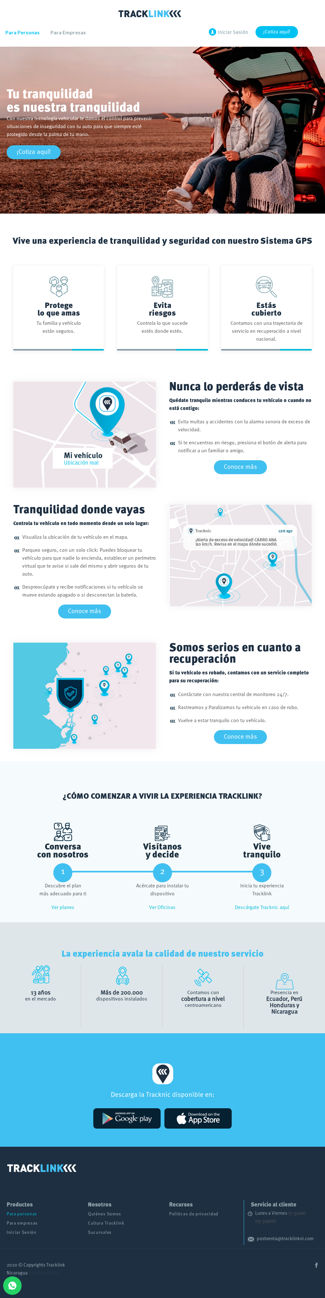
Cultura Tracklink (106, 1223)
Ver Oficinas (162, 908)
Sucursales (100, 1232)
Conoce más (240, 467)
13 (33, 992)
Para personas (22, 1214)
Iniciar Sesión (21, 1232)
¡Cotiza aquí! (276, 32)
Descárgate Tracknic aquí (262, 908)
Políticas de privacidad (193, 1214)
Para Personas (22, 32)
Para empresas (22, 1223)
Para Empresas (68, 32)
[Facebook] (316, 1265)
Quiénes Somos (104, 1214)
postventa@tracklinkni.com (285, 1238)
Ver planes (62, 908)
